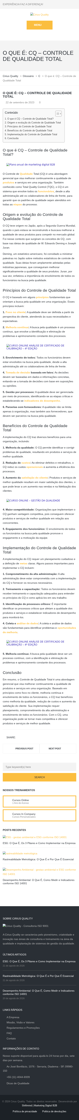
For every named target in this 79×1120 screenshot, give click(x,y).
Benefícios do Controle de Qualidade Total (29, 130)
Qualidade (26, 173)
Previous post (24, 748)
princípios (42, 297)
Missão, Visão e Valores (20, 1022)
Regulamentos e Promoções (23, 1027)
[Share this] (19, 737)
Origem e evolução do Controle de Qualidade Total (34, 122)
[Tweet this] (24, 737)
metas (23, 563)
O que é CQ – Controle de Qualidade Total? (30, 119)
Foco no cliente (15, 312)
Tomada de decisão (18, 372)
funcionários (46, 191)
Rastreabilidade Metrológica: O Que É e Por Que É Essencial (38, 859)
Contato (11, 1038)
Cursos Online (20, 800)
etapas (17, 204)
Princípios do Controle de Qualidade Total (29, 126)
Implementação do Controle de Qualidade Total (32, 134)
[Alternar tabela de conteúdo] (57, 114)
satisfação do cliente (34, 477)
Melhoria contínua (17, 327)
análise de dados (27, 623)
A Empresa (13, 1017)
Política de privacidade (25, 1111)
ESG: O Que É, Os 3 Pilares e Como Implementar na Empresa (39, 843)
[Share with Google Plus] (30, 737)
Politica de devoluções (54, 1111)
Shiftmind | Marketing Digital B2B (39, 1105)
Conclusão (13, 138)
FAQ (9, 1033)
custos (25, 462)
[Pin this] (35, 737)
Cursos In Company (23, 813)
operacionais (34, 466)
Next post (55, 748)
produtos (8, 182)
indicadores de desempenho (42, 400)
